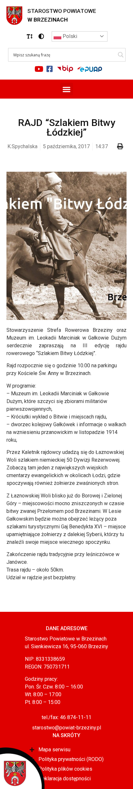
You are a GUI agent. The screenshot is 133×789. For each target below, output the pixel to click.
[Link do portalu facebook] (49, 68)
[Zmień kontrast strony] (41, 36)
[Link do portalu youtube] (39, 69)
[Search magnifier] (120, 54)
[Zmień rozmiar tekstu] (30, 36)
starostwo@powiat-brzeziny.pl (66, 728)
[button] (30, 36)
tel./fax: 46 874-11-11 (66, 717)
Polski (69, 36)
